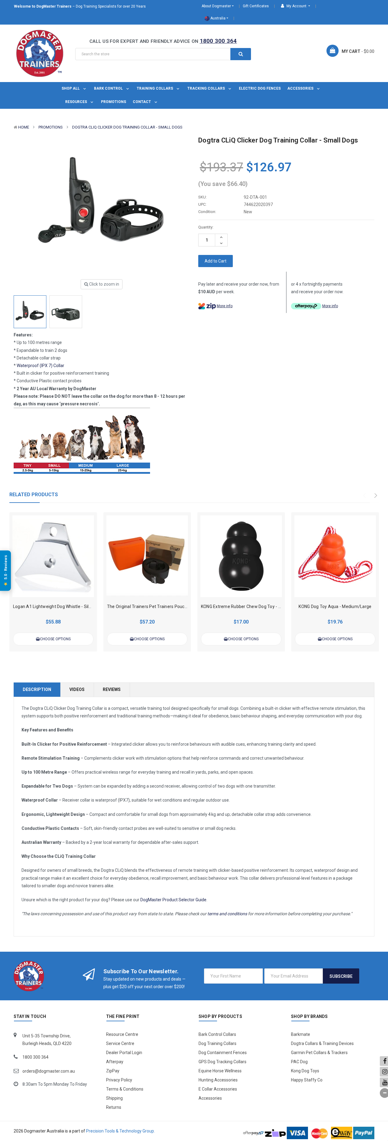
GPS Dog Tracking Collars (222, 1061)
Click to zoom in (103, 284)
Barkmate (300, 1034)
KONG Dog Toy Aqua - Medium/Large (335, 606)
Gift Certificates (256, 6)
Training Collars (155, 88)
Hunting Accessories (218, 1079)
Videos (77, 689)
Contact (142, 102)
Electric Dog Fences (260, 88)
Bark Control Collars (217, 1034)
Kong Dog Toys (305, 1070)
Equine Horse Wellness (220, 1070)
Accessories (300, 88)
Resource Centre (122, 1034)
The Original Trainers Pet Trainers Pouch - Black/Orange (162, 606)
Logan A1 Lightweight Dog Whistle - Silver (54, 606)
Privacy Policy (119, 1079)
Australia (217, 18)
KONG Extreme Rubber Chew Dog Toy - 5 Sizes (247, 606)
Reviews (112, 689)
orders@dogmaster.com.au (48, 1071)
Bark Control (109, 88)
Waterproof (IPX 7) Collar (40, 365)
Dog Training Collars (217, 1043)
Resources (76, 102)
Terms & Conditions (124, 1089)
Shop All (71, 88)
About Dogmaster (216, 6)
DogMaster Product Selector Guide (173, 899)
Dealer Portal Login (124, 1052)
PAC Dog (299, 1061)
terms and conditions (227, 913)
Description (37, 689)
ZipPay (112, 1070)
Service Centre (120, 1043)
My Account (296, 6)
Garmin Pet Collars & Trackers (319, 1052)
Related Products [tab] (33, 494)
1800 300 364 (218, 40)
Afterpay (114, 1061)
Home (23, 127)
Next (376, 495)
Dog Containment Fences (223, 1052)
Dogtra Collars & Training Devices (322, 1043)
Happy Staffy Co (307, 1079)
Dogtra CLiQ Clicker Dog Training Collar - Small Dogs (127, 127)
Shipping (114, 1098)
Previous (366, 495)
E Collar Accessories (218, 1089)
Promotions (113, 102)
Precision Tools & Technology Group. (120, 1131)
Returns (113, 1107)
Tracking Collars (206, 88)
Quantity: (205, 227)
